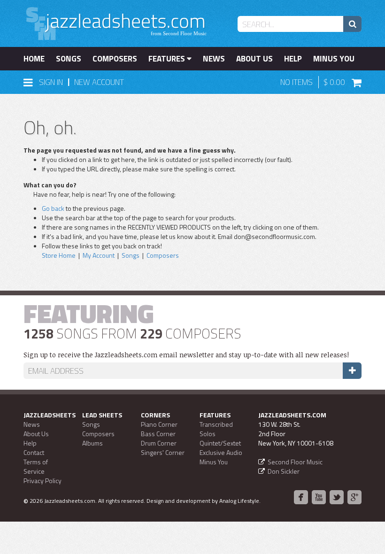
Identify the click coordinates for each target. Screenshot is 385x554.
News (214, 59)
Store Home (59, 255)
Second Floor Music (295, 462)
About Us (254, 59)
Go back (53, 208)
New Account (99, 82)
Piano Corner (159, 424)
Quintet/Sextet (220, 443)
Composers (114, 59)
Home (34, 59)
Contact (33, 452)
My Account (99, 255)
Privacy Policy (42, 480)
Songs (68, 59)
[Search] (352, 24)
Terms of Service (35, 466)
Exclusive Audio (221, 452)
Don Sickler (284, 471)
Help (293, 59)
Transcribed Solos (216, 429)
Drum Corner (159, 443)
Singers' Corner (163, 452)
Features (167, 59)
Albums (92, 443)
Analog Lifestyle (239, 500)
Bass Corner (158, 434)
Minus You (333, 59)
